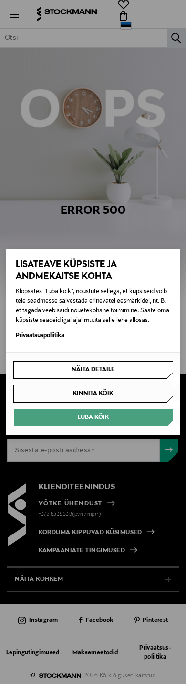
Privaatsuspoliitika (40, 335)
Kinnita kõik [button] (93, 393)
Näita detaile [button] (93, 369)
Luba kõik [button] (93, 417)
